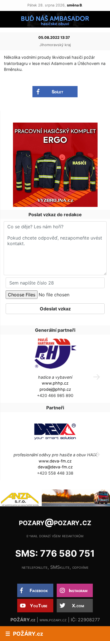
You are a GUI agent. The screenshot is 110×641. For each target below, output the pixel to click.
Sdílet (57, 91)
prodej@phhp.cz (55, 389)
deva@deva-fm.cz (55, 466)
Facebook (39, 590)
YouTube (38, 605)
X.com (78, 605)
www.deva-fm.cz (55, 461)
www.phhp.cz (55, 383)
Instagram (78, 590)
